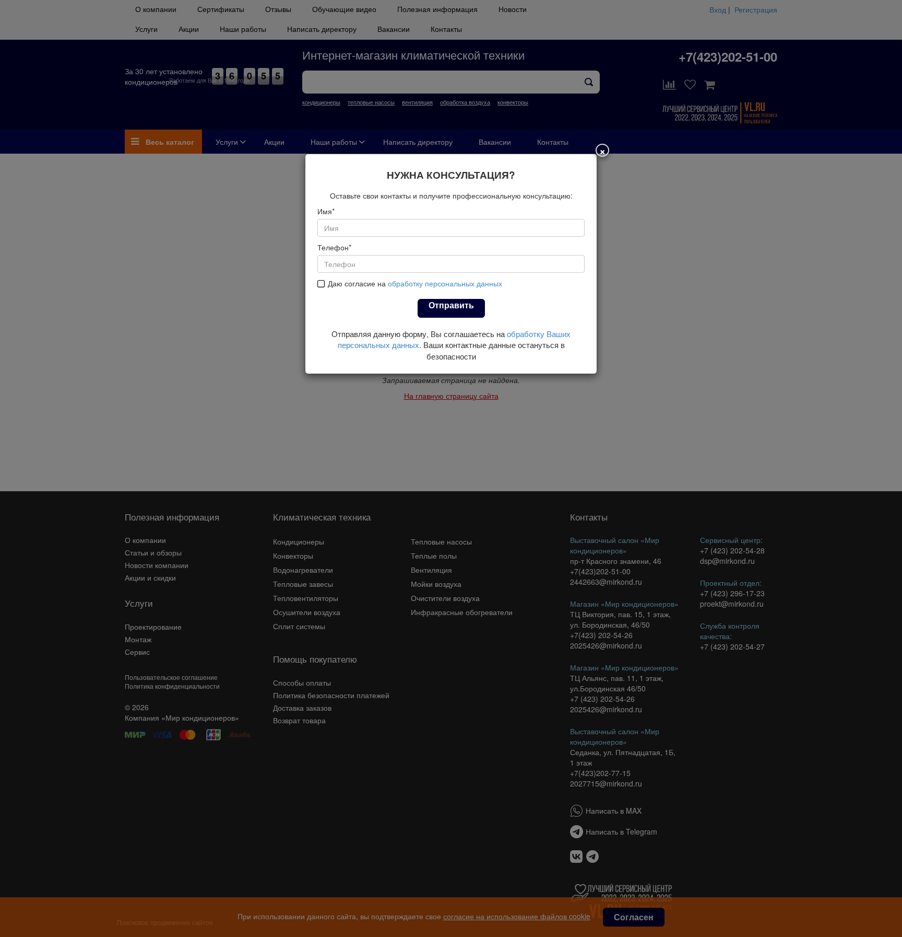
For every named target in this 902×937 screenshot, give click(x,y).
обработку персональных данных (445, 283)
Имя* (326, 211)
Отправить (451, 305)
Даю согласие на (415, 283)
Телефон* (334, 247)
